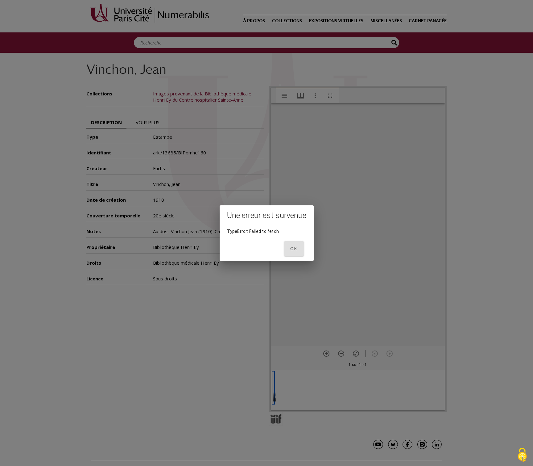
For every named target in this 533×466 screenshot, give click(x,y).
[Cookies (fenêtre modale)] (522, 455)
